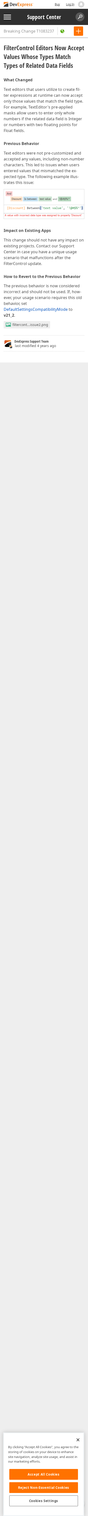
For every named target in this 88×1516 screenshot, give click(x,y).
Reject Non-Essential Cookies (43, 1487)
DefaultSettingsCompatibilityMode (36, 309)
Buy (57, 4)
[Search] (80, 16)
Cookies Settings (43, 1501)
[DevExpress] (18, 4)
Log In (70, 4)
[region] (43, 1474)
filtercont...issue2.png (30, 324)
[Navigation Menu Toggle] (7, 17)
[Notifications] (81, 4)
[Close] (78, 1439)
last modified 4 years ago (35, 345)
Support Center (44, 17)
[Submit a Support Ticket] (78, 31)
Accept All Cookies (44, 1474)
